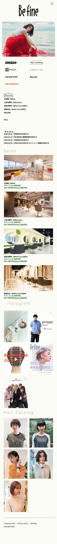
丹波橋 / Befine (9, 99)
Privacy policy (22, 523)
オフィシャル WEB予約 (12, 185)
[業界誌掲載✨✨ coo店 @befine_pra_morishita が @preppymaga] (41, 326)
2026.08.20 (8, 134)
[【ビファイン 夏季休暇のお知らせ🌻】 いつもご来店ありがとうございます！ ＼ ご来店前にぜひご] (16, 326)
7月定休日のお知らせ (21, 140)
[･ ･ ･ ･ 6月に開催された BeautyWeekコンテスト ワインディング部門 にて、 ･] (16, 359)
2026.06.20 (8, 140)
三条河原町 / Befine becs (13, 220)
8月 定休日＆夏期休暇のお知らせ (25, 137)
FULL (6, 120)
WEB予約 (7, 113)
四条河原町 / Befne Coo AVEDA (15, 106)
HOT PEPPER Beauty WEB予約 (15, 188)
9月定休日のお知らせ (21, 134)
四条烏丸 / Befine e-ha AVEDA (15, 293)
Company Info (9, 523)
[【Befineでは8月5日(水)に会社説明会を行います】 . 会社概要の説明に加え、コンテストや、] (41, 359)
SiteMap (33, 523)
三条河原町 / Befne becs (13, 102)
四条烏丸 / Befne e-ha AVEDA (15, 109)
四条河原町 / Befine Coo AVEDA (16, 257)
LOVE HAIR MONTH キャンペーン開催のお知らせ (31, 143)
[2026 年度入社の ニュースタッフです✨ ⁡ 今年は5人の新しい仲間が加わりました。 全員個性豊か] (16, 392)
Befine (28, 10)
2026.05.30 (8, 143)
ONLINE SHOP (9, 526)
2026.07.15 (8, 137)
